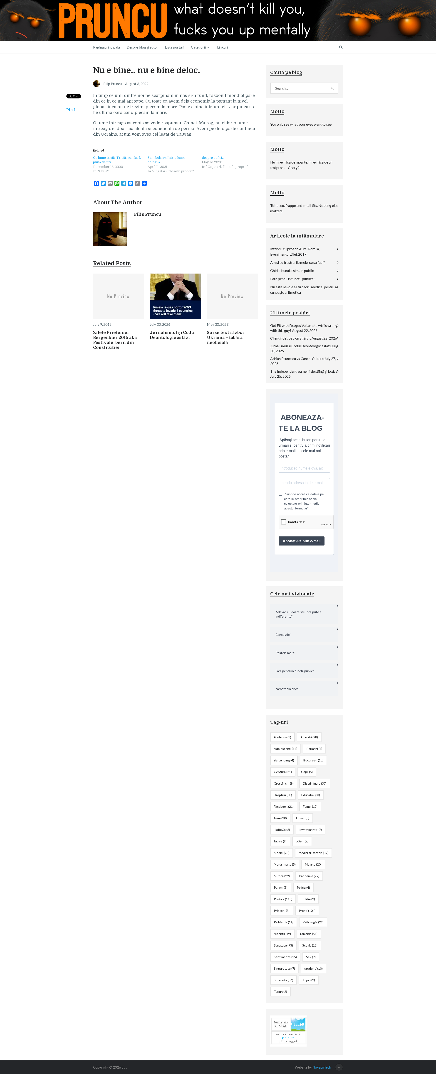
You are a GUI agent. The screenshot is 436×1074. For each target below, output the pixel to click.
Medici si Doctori (313, 853)
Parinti (280, 887)
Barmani (314, 749)
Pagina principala (106, 47)
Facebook (284, 806)
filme (280, 818)
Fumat (302, 818)
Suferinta (283, 980)
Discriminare (315, 783)
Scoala (309, 945)
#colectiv (282, 737)
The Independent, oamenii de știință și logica (303, 371)
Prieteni (282, 911)
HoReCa (282, 830)
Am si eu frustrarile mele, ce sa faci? (297, 262)
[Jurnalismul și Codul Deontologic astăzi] (175, 296)
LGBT (302, 841)
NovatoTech (321, 1067)
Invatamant (310, 830)
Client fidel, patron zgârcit (290, 338)
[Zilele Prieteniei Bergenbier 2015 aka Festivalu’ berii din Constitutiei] (118, 296)
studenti (313, 968)
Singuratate (284, 968)
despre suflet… (213, 157)
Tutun (280, 991)
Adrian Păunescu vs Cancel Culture (297, 358)
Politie (308, 899)
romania (308, 934)
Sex (311, 957)
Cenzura (283, 772)
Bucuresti (313, 760)
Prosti (307, 911)
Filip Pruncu (147, 214)
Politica (283, 899)
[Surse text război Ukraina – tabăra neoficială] (232, 296)
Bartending (284, 760)
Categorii (198, 47)
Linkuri (222, 47)
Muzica (282, 876)
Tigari (308, 980)
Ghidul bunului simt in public (292, 270)
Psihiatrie (283, 922)
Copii (307, 772)
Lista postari (174, 47)
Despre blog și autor (142, 47)
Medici (281, 853)
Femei (310, 806)
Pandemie (309, 876)
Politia (303, 887)
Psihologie (313, 922)
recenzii (282, 934)
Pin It (71, 110)
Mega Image (285, 864)
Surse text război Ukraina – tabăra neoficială (225, 337)
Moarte (313, 864)
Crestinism (284, 783)
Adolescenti (285, 749)
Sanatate (283, 945)
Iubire (280, 841)
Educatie (310, 795)
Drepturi (283, 795)
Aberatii (309, 737)
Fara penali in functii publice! (292, 278)
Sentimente (285, 957)
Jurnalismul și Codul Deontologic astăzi (300, 346)
